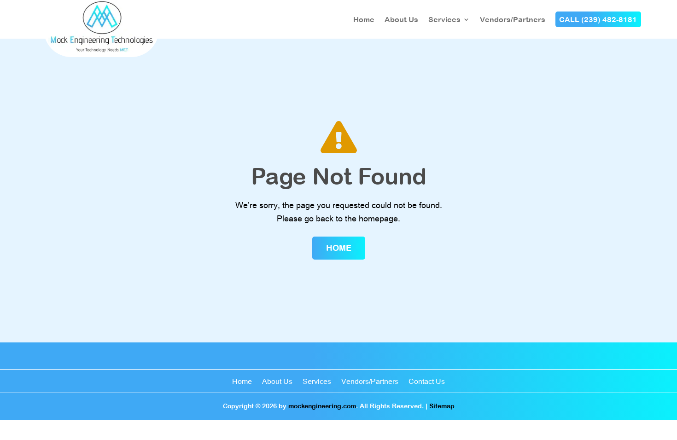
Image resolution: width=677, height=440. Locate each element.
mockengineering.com (322, 406)
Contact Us (427, 382)
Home (363, 19)
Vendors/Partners (512, 19)
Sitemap (442, 406)
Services (444, 19)
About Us (401, 19)
